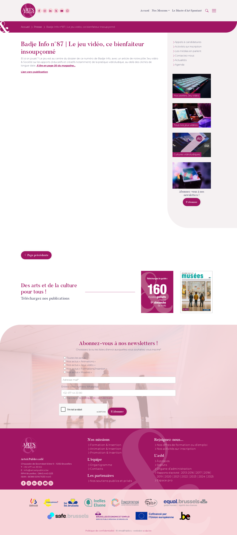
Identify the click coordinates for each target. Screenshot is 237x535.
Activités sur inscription (188, 46)
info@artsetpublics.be (36, 470)
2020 (168, 476)
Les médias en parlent (188, 51)
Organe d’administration (174, 468)
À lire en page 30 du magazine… (56, 65)
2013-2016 (187, 472)
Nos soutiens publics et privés (111, 480)
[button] (206, 10)
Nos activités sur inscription (176, 448)
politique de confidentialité (98, 397)
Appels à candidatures (188, 42)
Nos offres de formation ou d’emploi (182, 444)
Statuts (162, 464)
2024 (202, 476)
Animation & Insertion (105, 448)
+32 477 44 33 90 (33, 467)
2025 (210, 476)
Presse (38, 26)
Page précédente (37, 255)
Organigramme (101, 464)
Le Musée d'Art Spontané (187, 10)
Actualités (181, 60)
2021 (177, 476)
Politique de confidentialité (99, 530)
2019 (160, 476)
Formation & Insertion (105, 444)
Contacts (96, 468)
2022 (185, 476)
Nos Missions (160, 10)
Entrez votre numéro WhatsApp (80, 386)
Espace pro (165, 480)
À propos (163, 461)
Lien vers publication (34, 71)
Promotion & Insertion (106, 452)
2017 (199, 472)
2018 (207, 472)
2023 (193, 476)
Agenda (179, 64)
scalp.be (147, 530)
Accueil (144, 10)
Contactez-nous (184, 55)
